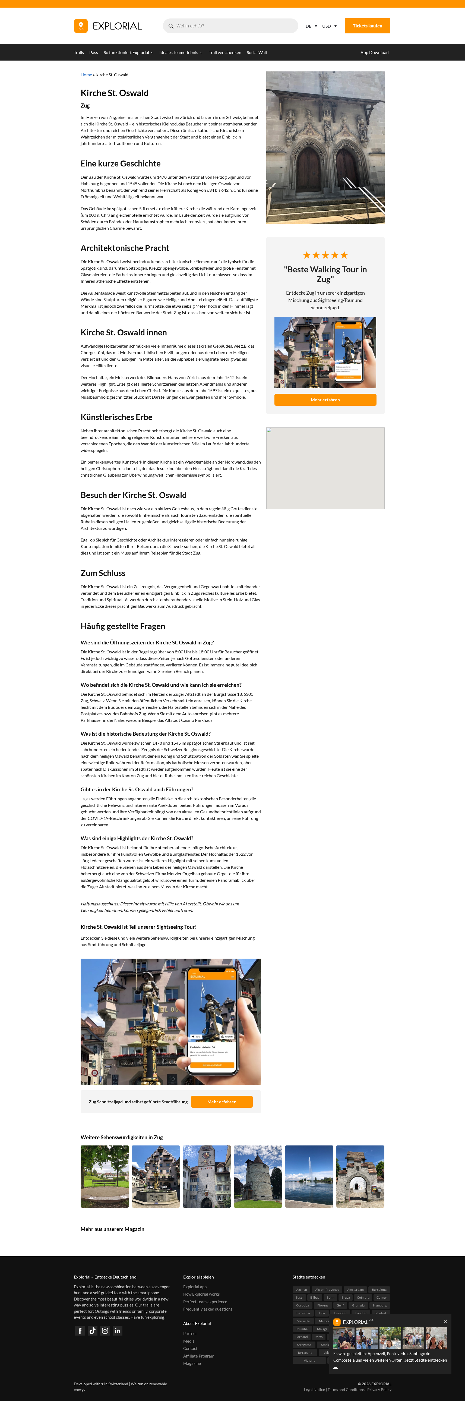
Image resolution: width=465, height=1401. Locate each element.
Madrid (380, 1313)
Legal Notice (314, 1389)
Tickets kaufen (367, 25)
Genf (340, 1305)
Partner (190, 1333)
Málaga (322, 1329)
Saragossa (304, 1345)
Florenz (322, 1305)
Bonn (330, 1297)
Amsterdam (355, 1289)
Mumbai (302, 1329)
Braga (345, 1297)
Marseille (303, 1321)
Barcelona (379, 1289)
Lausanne (303, 1313)
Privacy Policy (379, 1389)
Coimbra (363, 1297)
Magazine (192, 1363)
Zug (85, 105)
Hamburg (380, 1305)
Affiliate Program (198, 1355)
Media (189, 1341)
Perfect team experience (205, 1301)
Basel (299, 1297)
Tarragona (305, 1352)
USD (326, 26)
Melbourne (327, 1321)
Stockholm (328, 1345)
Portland (301, 1337)
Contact (190, 1348)
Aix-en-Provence (327, 1289)
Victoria (309, 1360)
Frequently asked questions (207, 1308)
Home (86, 74)
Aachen (301, 1289)
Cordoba (302, 1305)
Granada (358, 1305)
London (360, 1313)
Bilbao (315, 1297)
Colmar (382, 1297)
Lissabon (340, 1313)
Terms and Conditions (346, 1389)
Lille (322, 1313)
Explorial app (195, 1286)
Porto (319, 1337)
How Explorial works (201, 1294)
